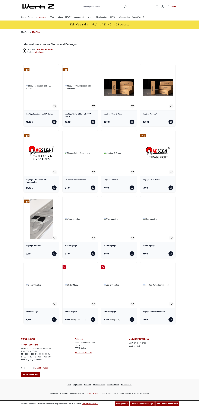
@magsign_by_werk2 (44, 49)
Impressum (77, 384)
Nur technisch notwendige (142, 404)
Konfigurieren (122, 404)
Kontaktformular (41, 368)
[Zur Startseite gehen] (38, 6)
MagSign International (139, 339)
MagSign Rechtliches (137, 343)
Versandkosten (99, 384)
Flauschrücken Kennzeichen (75, 180)
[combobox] (102, 6)
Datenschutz (126, 384)
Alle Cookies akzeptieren (167, 404)
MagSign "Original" (150, 114)
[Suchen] (125, 6)
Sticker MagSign (71, 312)
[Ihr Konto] (162, 6)
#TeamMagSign (71, 246)
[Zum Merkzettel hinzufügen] (54, 106)
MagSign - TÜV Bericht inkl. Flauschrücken (36, 181)
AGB (69, 384)
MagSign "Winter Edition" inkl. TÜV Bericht (78, 115)
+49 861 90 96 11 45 (83, 353)
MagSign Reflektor (111, 180)
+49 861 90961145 (29, 345)
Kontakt (87, 384)
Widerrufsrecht (113, 384)
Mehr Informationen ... (90, 404)
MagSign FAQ (134, 346)
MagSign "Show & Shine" (113, 114)
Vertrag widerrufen (30, 374)
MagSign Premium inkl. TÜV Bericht (39, 114)
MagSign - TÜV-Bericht (151, 180)
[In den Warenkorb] (54, 122)
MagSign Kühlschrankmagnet (154, 312)
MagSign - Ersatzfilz (33, 246)
